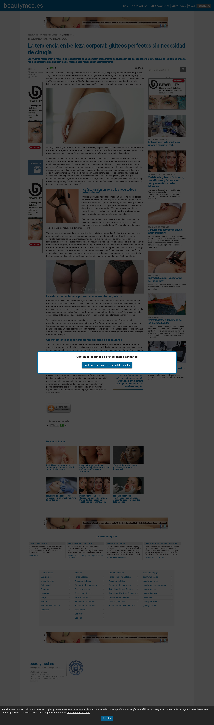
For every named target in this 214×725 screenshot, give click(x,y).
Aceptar (107, 718)
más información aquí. (78, 712)
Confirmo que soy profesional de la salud (107, 365)
